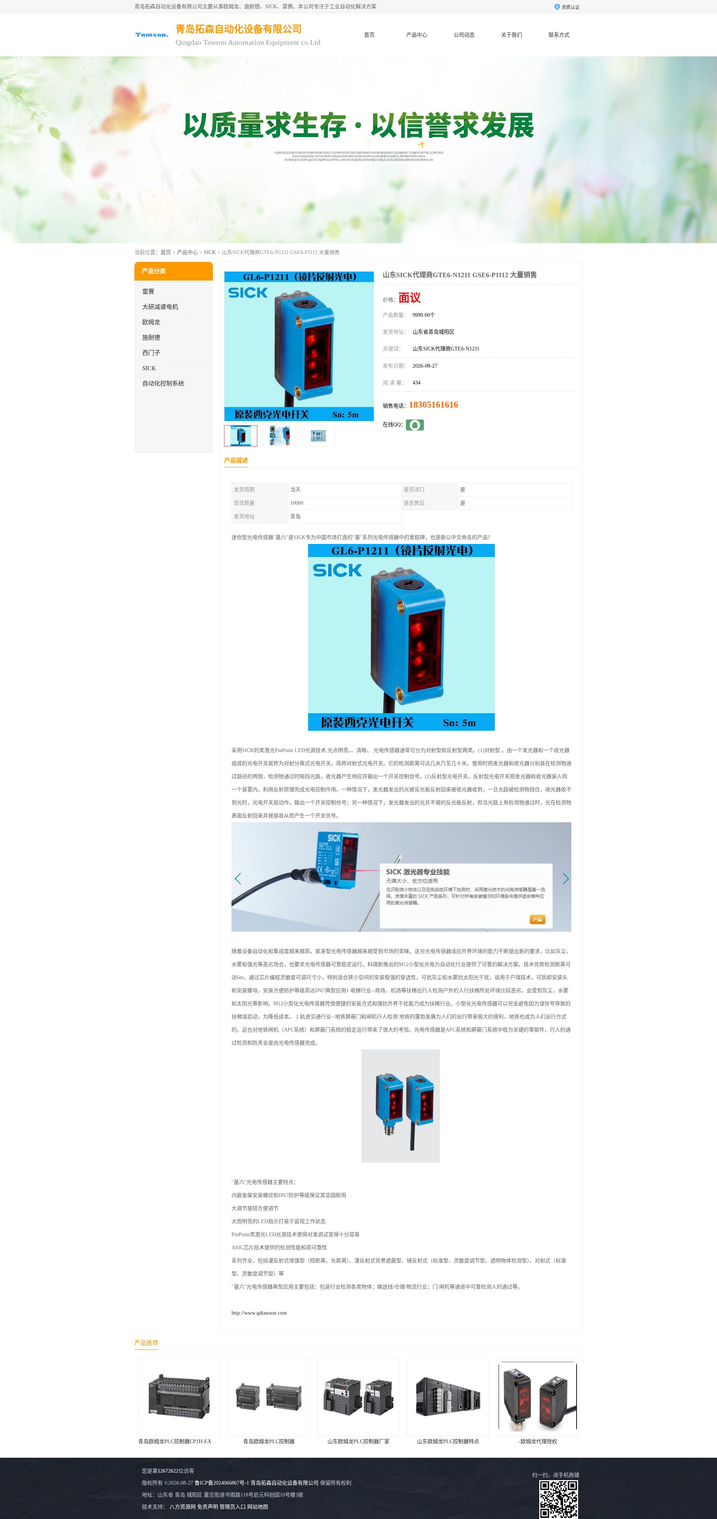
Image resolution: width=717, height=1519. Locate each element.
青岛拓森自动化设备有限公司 (285, 1483)
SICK (210, 252)
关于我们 (511, 35)
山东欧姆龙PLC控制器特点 (358, 1441)
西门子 (151, 353)
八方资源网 (183, 1507)
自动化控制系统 (163, 383)
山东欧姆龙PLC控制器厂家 (269, 1441)
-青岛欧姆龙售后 (538, 1441)
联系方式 (559, 35)
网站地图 (257, 1507)
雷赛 (148, 291)
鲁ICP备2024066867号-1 (222, 1483)
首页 (369, 35)
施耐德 (151, 337)
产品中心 (416, 35)
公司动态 (464, 35)
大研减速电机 (160, 307)
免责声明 (207, 1507)
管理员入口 (233, 1507)
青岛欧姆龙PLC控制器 (179, 1441)
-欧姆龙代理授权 (448, 1441)
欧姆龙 (151, 322)
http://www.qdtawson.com (259, 1313)
